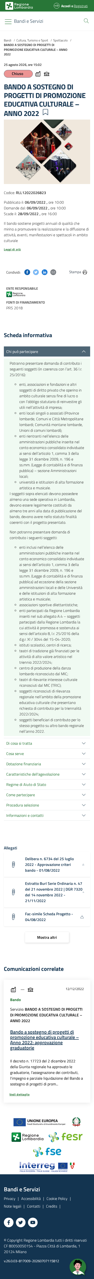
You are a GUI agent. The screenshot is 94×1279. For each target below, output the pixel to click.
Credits (51, 1206)
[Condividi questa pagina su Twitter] (36, 272)
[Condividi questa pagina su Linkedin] (44, 272)
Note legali (12, 1206)
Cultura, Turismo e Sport (32, 40)
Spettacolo (60, 40)
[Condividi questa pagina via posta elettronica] (53, 272)
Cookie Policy (57, 1198)
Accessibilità (31, 1198)
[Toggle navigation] (8, 22)
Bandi (7, 40)
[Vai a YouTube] (33, 1222)
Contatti (33, 1206)
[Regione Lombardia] (19, 294)
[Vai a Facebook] (8, 1222)
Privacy (9, 1198)
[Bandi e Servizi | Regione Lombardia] (19, 6)
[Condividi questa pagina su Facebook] (27, 272)
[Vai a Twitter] (21, 1222)
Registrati (81, 5)
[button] (85, 20)
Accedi (66, 5)
